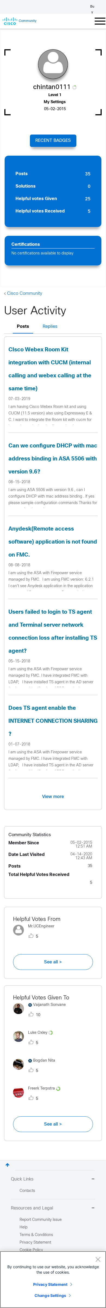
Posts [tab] (23, 327)
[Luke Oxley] (35, 1043)
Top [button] (7, 1165)
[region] (53, 1279)
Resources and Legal (32, 1208)
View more (53, 797)
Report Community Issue (41, 1220)
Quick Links (22, 1179)
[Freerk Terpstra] (38, 1099)
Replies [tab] (50, 327)
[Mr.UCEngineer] (35, 937)
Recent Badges (53, 141)
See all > (53, 962)
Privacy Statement (50, 1284)
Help (23, 1227)
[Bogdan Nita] (36, 1071)
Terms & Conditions (36, 1235)
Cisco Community (24, 294)
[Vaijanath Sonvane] (41, 1015)
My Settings (55, 102)
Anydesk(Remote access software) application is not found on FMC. (52, 542)
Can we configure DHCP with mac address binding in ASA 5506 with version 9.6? (52, 459)
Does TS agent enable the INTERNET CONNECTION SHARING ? (53, 721)
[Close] (98, 1259)
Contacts (27, 1191)
